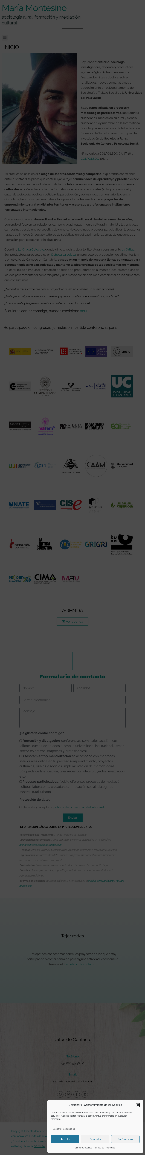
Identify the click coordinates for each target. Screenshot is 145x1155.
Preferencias (125, 1139)
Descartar (95, 1139)
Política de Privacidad (104, 1148)
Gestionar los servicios (64, 1129)
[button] (138, 1105)
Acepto (65, 1139)
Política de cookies (83, 1148)
